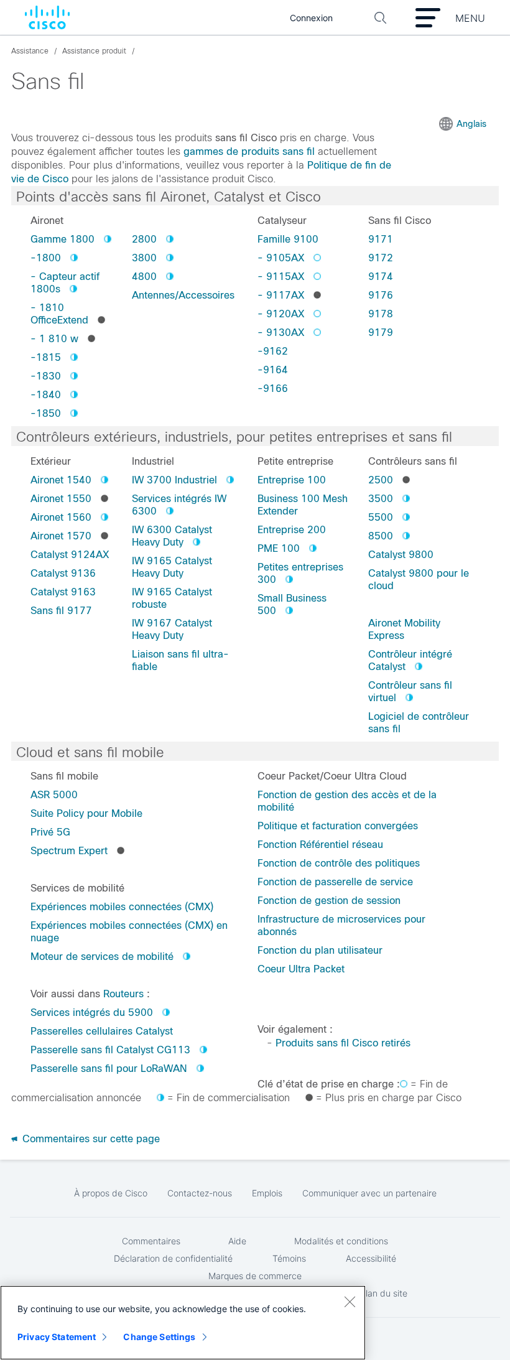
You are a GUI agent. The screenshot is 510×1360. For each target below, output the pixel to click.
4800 (144, 276)
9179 (380, 332)
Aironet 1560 (60, 517)
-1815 (45, 357)
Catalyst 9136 (63, 573)
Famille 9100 (287, 239)
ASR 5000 (54, 794)
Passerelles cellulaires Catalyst (101, 1031)
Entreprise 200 (291, 529)
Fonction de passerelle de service (335, 882)
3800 (144, 258)
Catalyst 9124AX (69, 554)
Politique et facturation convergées (337, 826)
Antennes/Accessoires (183, 295)
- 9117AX (280, 295)
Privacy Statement (56, 1336)
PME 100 (278, 548)
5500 (380, 517)
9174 (380, 276)
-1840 (45, 394)
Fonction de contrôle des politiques (338, 863)
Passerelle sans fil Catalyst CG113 (110, 1050)
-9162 (272, 351)
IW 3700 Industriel (174, 480)
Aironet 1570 (60, 536)
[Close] (349, 1301)
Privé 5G (50, 832)
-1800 (45, 258)
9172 (380, 258)
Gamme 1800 (62, 239)
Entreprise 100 (291, 480)
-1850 (45, 413)
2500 (380, 480)
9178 (380, 314)
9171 (380, 239)
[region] (183, 1322)
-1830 (45, 376)
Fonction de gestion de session (329, 900)
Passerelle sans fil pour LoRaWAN (108, 1068)
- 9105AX (280, 258)
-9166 (272, 388)
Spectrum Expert (69, 850)
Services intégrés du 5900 (91, 1012)
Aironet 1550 (60, 498)
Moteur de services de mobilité (102, 956)
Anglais (471, 124)
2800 (144, 239)
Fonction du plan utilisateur (319, 950)
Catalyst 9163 (63, 592)
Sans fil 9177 (61, 610)
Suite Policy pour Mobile (86, 813)
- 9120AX (280, 314)
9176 (380, 295)
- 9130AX (280, 332)
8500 (380, 536)
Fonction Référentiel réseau (320, 844)
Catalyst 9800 (401, 554)
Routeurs (123, 994)
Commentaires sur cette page (89, 1139)
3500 (380, 498)
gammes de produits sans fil (249, 151)
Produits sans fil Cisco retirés (343, 1043)
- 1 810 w (54, 338)
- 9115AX (280, 276)
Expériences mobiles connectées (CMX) (121, 906)
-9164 (272, 370)
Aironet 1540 (60, 480)
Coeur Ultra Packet (301, 969)
